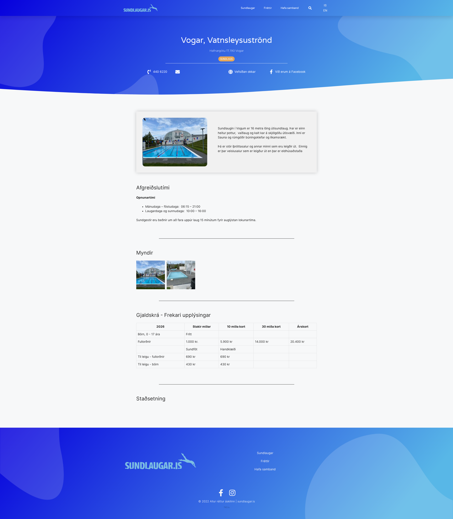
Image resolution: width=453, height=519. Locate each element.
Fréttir (268, 8)
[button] (310, 8)
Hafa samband (290, 8)
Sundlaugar (248, 8)
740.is (227, 507)
